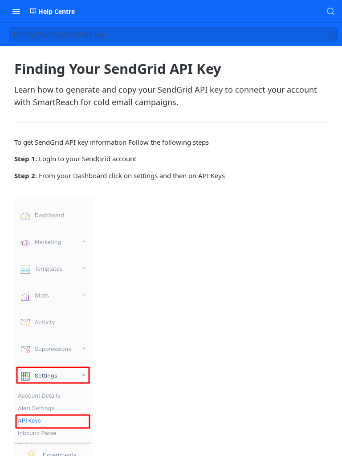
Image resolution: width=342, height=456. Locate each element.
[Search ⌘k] (330, 11)
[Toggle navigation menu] (16, 11)
